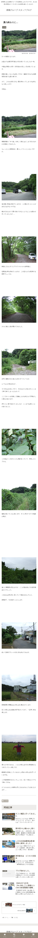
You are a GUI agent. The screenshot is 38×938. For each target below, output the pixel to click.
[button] (34, 639)
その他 (6, 801)
